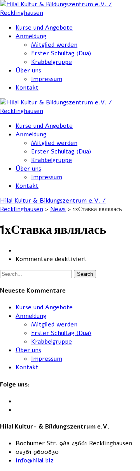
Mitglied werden (54, 45)
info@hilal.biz (35, 460)
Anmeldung (31, 36)
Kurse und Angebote (44, 27)
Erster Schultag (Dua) (61, 53)
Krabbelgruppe (51, 62)
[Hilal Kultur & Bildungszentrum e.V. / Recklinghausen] (70, 13)
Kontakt (27, 87)
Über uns (28, 70)
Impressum (46, 79)
